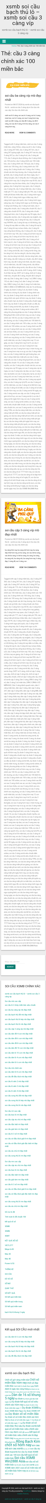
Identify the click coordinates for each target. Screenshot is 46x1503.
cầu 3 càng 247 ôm (27, 150)
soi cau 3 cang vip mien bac (22, 377)
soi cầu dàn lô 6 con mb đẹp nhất (18, 1062)
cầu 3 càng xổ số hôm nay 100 (19, 652)
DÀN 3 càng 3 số (13, 284)
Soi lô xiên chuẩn (20, 1465)
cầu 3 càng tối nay (21, 220)
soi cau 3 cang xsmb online (18, 402)
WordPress (27, 1491)
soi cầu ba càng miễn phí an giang (17, 864)
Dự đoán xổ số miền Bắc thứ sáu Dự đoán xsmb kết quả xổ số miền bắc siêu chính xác (22, 1426)
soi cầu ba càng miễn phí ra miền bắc (25, 430)
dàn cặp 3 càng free (11, 705)
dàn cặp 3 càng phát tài (16, 722)
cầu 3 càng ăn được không (18, 158)
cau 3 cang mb (9, 189)
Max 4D (8, 1259)
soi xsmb (30, 1465)
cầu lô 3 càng (9, 270)
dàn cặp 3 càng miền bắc (25, 716)
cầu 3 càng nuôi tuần (26, 206)
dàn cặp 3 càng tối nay (24, 727)
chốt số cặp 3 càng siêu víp (27, 677)
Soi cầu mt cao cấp (13, 1111)
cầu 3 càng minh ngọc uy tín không (25, 203)
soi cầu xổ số (9, 943)
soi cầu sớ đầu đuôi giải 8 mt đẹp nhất (20, 1139)
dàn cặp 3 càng (21, 688)
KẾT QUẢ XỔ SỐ (11, 1241)
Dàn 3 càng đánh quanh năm (23, 685)
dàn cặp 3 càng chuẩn (28, 696)
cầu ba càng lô (19, 253)
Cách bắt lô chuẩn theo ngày (24, 1386)
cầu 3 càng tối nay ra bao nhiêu (16, 228)
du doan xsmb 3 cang (25, 738)
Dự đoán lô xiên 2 (29, 1405)
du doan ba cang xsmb (27, 736)
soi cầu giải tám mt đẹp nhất (16, 1129)
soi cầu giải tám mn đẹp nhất (16, 1180)
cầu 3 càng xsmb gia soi (30, 248)
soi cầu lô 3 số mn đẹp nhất (16, 1184)
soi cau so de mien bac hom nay (28, 940)
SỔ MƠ (7, 1283)
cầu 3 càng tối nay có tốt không (26, 223)
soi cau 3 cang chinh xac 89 (30, 326)
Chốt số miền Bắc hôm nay (22, 1381)
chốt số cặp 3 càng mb (19, 674)
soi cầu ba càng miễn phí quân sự (28, 878)
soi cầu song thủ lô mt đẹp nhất (18, 1156)
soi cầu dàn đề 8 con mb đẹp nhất (19, 1043)
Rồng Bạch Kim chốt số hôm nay (16, 315)
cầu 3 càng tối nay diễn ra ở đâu (26, 643)
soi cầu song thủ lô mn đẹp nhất (18, 1201)
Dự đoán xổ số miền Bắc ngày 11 (20, 1420)
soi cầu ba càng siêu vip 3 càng (21, 455)
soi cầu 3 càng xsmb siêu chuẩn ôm (23, 856)
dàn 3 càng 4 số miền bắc (30, 284)
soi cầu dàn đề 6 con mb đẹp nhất (19, 1038)
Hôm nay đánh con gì (14, 1432)
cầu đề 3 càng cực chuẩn (21, 259)
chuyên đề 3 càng (18, 276)
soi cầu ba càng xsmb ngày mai (22, 937)
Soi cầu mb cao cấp (13, 1001)
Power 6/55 (9, 1263)
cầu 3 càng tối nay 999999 (17, 640)
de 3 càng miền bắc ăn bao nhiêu (24, 733)
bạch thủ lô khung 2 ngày (15, 1312)
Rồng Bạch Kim (10, 1442)
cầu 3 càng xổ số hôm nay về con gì (22, 663)
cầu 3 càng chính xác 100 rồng (19, 596)
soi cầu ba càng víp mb (31, 469)
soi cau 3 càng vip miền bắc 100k (19, 828)
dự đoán (19, 1398)
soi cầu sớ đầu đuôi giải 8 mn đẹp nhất (20, 1189)
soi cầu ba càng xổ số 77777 (26, 923)
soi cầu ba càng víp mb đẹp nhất (18, 1010)
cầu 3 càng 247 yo (33, 584)
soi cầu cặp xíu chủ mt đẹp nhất (18, 1119)
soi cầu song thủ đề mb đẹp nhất (18, 1096)
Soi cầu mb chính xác (20, 110)
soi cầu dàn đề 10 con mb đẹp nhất (19, 1048)
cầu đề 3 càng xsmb (23, 265)
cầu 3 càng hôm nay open (19, 186)
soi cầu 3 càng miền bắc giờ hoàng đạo (22, 354)
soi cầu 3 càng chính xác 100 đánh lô (26, 321)
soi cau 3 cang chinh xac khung (16, 335)
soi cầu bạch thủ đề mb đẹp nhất (18, 1015)
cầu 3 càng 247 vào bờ (29, 153)
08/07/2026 (17, 104)
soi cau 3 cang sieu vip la (24, 374)
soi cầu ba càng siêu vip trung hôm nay (24, 466)
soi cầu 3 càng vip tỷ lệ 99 (17, 382)
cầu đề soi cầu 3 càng (33, 267)
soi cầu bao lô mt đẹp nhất (16, 1115)
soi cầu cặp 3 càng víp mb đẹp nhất (19, 1029)
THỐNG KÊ (9, 1269)
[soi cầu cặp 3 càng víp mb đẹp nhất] (23, 523)
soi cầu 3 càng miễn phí (28, 808)
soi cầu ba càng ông (20, 444)
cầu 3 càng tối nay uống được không (18, 649)
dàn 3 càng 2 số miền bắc (16, 682)
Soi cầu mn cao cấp (13, 1161)
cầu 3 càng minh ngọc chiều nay (21, 197)
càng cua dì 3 (27, 147)
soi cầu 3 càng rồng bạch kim (22, 360)
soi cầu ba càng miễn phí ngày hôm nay (21, 421)
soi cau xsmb (16, 1448)
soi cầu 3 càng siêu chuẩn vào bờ (22, 365)
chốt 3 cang (27, 270)
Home (14, 46)
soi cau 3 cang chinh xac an (14, 329)
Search (10, 967)
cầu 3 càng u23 (27, 231)
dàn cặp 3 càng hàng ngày (30, 705)
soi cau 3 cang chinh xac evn (28, 332)
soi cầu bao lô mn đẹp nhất (16, 1170)
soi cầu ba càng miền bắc (22, 410)
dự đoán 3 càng (21, 741)
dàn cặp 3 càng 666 (15, 691)
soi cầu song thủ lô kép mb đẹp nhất (19, 1100)
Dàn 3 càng (14, 279)
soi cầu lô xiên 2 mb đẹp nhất (17, 1081)
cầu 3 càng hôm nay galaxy (28, 610)
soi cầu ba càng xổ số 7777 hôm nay (18, 472)
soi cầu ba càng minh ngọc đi (18, 438)
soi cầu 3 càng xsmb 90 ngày (27, 391)
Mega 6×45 (9, 1249)
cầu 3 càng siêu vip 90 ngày (26, 214)
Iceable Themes (22, 1494)
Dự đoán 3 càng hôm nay (26, 752)
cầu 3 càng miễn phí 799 (23, 192)
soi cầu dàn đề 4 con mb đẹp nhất (19, 1034)
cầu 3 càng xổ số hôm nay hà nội (21, 237)
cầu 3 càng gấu (32, 178)
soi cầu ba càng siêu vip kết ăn (19, 461)
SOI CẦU (8, 1274)
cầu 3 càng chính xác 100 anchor (16, 590)
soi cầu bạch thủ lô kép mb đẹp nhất (19, 1019)
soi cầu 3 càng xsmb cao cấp (26, 842)
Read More (9, 133)
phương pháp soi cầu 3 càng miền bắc (25, 312)
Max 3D (8, 1254)
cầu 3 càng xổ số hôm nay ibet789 (22, 657)
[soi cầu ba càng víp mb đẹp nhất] (23, 88)
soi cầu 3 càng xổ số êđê (13, 388)
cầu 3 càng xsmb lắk (12, 251)
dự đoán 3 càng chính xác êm (24, 747)
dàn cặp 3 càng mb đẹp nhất (18, 713)
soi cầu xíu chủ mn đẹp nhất (16, 1206)
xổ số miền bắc (31, 1468)
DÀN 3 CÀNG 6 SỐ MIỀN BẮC (15, 287)
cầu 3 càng (36, 147)
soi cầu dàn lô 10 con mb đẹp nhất (19, 1053)
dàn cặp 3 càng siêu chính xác (23, 724)
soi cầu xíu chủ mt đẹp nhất (16, 1151)
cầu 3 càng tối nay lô (33, 225)
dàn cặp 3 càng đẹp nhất (31, 702)
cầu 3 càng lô (35, 186)
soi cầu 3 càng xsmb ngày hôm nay (23, 848)
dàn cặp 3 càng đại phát (31, 699)
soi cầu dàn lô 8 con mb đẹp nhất (18, 1072)
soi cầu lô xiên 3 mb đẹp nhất (17, 1086)
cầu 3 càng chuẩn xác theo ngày (22, 175)
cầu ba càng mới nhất (15, 256)
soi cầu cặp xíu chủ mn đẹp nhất (18, 1165)
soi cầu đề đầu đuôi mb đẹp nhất (18, 1076)
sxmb (36, 1465)
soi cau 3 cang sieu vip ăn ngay (25, 820)
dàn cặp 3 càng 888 (30, 691)
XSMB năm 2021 (12, 1468)
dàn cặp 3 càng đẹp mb (13, 702)
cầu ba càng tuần (31, 256)
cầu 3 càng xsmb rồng (28, 251)
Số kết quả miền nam (13, 1306)
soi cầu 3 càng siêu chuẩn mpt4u (24, 814)
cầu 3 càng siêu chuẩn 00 (27, 209)
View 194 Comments (28, 567)
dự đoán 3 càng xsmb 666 (19, 761)
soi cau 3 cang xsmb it (24, 396)
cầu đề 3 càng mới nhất (20, 262)
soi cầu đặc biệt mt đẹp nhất (16, 1124)
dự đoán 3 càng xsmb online (24, 309)
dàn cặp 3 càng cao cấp (29, 694)
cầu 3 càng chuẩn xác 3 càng (19, 169)
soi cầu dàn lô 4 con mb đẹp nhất (18, 1057)
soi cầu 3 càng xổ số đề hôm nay (28, 385)
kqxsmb (27, 1432)
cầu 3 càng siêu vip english (28, 217)
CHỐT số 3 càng (23, 273)
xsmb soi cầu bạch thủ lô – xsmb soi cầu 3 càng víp (23, 14)
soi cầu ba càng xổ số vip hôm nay (21, 932)
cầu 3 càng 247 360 (11, 150)
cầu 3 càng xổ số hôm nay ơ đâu (26, 242)
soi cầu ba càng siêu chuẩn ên (26, 447)
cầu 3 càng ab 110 (11, 587)
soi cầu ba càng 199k (28, 859)
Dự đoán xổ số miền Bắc (23, 1413)
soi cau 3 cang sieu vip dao (18, 371)
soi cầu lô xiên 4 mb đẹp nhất (17, 1091)
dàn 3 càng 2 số (16, 281)
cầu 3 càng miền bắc (24, 189)
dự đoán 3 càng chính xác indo (18, 295)
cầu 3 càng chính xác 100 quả (18, 164)
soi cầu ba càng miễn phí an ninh (21, 416)
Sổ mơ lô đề (10, 1212)
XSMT (7, 1236)
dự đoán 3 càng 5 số (17, 290)
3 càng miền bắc (20, 144)
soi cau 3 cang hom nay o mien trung (25, 349)
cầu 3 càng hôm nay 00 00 (27, 181)
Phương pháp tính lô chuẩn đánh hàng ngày (26, 1438)
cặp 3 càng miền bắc (22, 579)
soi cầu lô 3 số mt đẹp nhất (16, 1134)
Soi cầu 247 (26, 1449)
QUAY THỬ (9, 1288)
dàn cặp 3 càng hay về (12, 708)
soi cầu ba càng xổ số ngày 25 (18, 477)
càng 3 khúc (16, 147)
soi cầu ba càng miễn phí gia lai (19, 870)
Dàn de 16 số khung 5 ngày (23, 1396)
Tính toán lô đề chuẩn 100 (15, 1217)
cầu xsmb (18, 270)
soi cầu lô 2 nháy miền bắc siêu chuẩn (20, 1005)
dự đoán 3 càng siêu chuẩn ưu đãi (24, 304)
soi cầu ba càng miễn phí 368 (29, 862)
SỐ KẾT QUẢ (10, 1293)
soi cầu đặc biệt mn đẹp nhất (16, 1175)
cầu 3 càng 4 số (21, 155)
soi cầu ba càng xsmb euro (24, 483)
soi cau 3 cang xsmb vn (25, 407)
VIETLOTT (9, 1245)
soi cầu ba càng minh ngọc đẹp (26, 887)
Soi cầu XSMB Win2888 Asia (27, 489)
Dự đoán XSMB (30, 1407)
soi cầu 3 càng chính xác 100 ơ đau (17, 323)
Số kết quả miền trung (14, 1302)
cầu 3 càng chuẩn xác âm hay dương (18, 601)
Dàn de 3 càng (22, 730)
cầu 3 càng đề (20, 178)
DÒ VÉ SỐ (9, 1279)
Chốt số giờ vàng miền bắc (17, 1380)
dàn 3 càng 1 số (26, 279)
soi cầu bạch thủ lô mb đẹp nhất (18, 1024)
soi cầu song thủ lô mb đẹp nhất (18, 1105)
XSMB (7, 1226)
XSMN (7, 1231)
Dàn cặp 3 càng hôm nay (17, 710)
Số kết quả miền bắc (13, 1297)
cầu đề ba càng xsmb (16, 267)
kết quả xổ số (10, 1221)
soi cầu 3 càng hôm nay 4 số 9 (19, 343)
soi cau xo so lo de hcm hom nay (26, 943)
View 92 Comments (27, 133)
